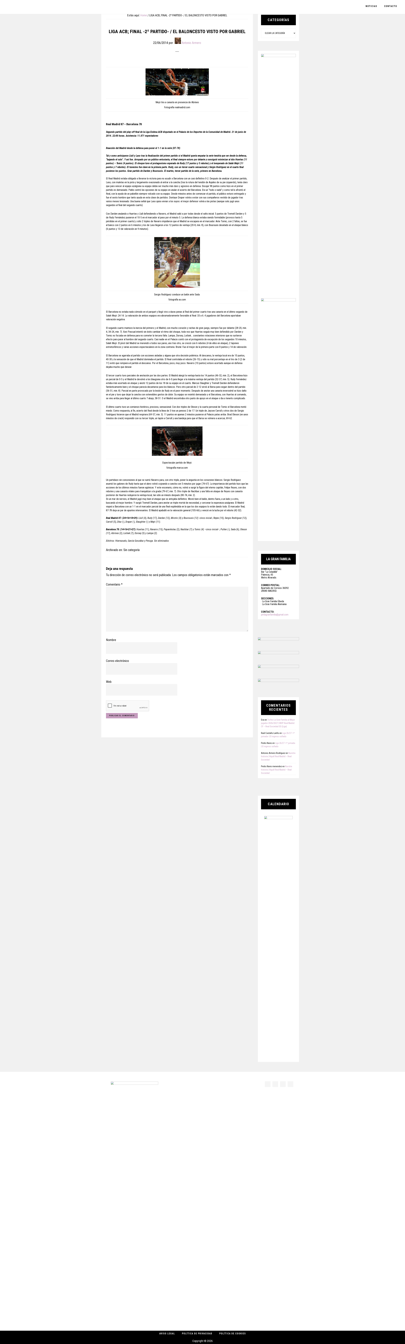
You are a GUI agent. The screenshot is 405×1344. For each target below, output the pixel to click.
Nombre (111, 640)
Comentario (114, 584)
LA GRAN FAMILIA (25, 6)
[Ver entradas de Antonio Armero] (178, 41)
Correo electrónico (117, 661)
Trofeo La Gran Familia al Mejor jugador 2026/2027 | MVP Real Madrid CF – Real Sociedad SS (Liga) (278, 723)
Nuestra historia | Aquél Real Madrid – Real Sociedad (278, 756)
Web (109, 682)
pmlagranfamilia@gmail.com (274, 614)
